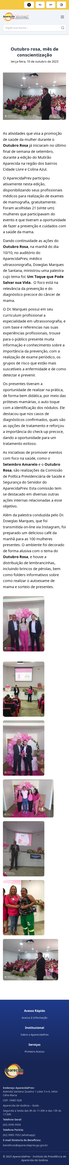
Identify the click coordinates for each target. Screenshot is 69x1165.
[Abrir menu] (62, 17)
